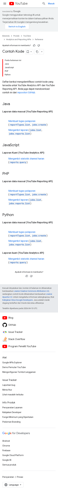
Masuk (51, 3)
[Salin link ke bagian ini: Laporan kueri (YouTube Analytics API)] (47, 253)
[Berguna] (34, 45)
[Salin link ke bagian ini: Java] (13, 104)
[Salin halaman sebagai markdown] (37, 51)
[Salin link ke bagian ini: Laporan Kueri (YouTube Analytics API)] (47, 153)
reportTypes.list (20, 124)
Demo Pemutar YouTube (14, 367)
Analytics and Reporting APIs (18, 39)
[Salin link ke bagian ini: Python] (17, 215)
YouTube (21, 3)
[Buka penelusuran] (44, 3)
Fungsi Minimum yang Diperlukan (17, 417)
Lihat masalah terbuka (12, 394)
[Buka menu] (5, 3)
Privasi (20, 477)
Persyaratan (8, 477)
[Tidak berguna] (38, 45)
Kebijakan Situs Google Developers (17, 300)
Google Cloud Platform (13, 455)
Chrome (6, 445)
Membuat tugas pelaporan (21, 121)
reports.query (18, 162)
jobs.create (39, 124)
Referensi (39, 39)
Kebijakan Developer (11, 412)
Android (6, 441)
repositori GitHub (26, 92)
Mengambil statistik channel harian (26, 158)
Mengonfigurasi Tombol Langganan (19, 372)
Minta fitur (7, 390)
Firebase (6, 450)
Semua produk (9, 465)
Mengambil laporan (18, 130)
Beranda (6, 36)
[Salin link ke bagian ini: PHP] (12, 174)
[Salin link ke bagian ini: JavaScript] (22, 145)
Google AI (6, 460)
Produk (16, 36)
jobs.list (35, 130)
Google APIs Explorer (12, 362)
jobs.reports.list (19, 133)
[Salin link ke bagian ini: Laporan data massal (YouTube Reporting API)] (5, 115)
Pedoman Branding (11, 422)
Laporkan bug (8, 385)
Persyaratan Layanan (12, 407)
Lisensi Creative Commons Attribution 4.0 (31, 291)
